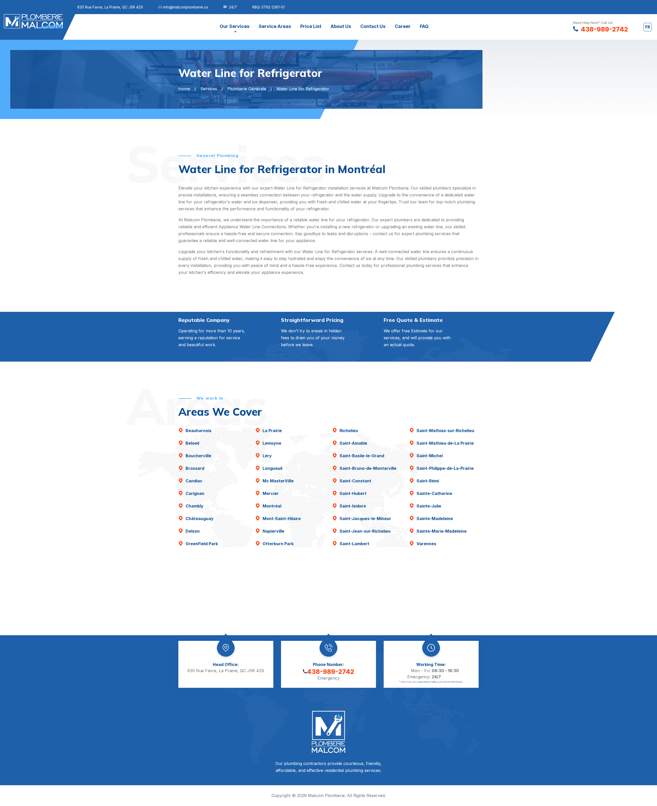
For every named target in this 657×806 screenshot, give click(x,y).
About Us (341, 26)
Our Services (234, 26)
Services (208, 88)
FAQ (424, 26)
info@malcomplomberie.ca (185, 7)
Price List (310, 26)
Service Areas (275, 26)
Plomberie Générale (246, 88)
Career (403, 26)
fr (647, 26)
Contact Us (372, 26)
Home (184, 88)
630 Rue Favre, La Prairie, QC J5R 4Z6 (110, 7)
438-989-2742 (330, 671)
